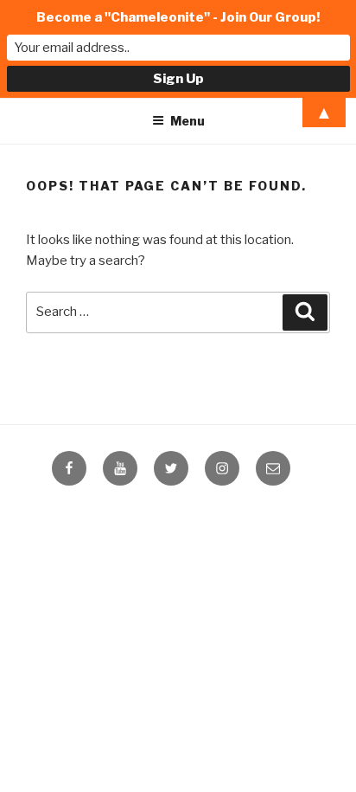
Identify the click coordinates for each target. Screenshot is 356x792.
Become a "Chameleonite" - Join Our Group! (178, 17)
